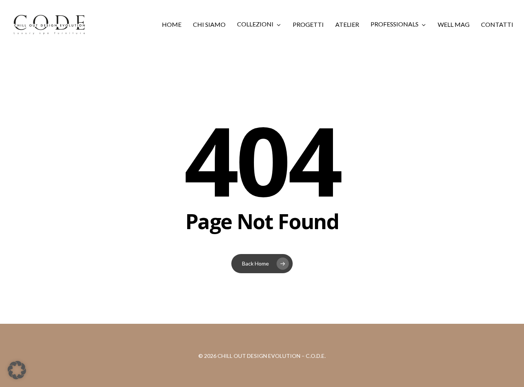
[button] (17, 370)
